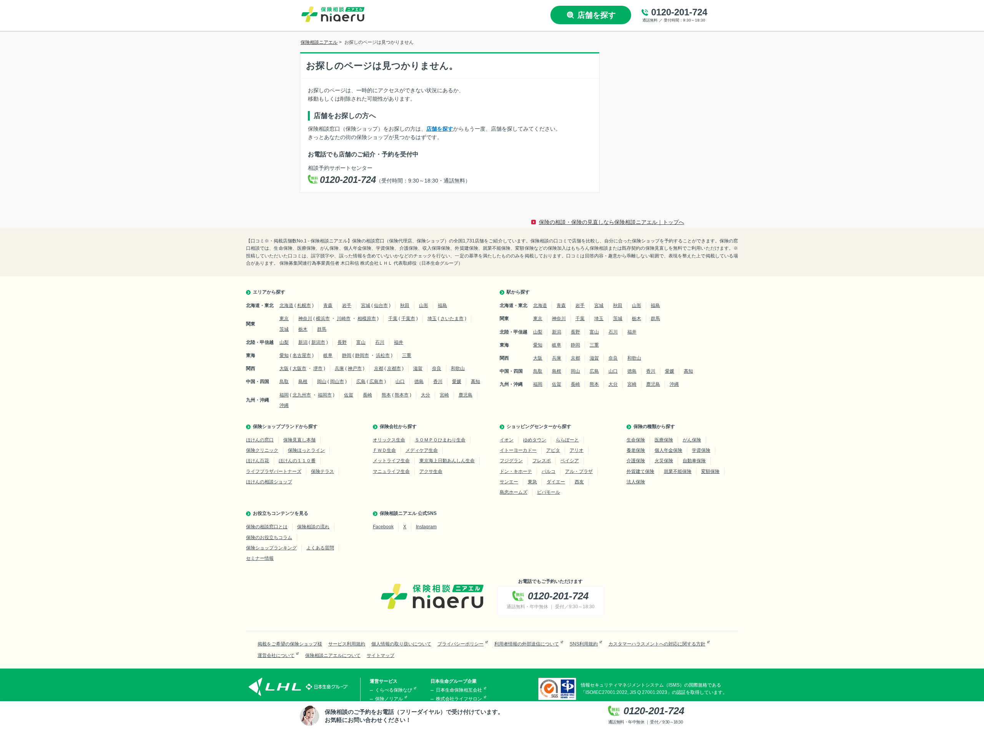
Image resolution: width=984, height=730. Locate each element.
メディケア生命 (422, 450)
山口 (400, 381)
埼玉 (432, 318)
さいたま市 (452, 318)
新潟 (303, 342)
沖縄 (284, 405)
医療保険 (664, 440)
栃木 (303, 329)
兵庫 (339, 368)
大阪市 (299, 368)
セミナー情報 (260, 558)
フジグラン (511, 460)
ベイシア (569, 460)
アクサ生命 (430, 471)
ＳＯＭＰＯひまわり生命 (440, 440)
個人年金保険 (668, 450)
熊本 (386, 395)
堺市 (317, 368)
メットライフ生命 (391, 460)
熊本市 (402, 395)
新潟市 (318, 342)
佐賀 (348, 395)
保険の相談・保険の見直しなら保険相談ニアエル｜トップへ (611, 222)
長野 (342, 342)
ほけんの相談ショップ (269, 481)
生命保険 (636, 440)
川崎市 (344, 318)
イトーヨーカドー (518, 450)
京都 (378, 368)
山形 (423, 305)
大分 (425, 395)
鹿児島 (465, 395)
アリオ (576, 450)
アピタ (553, 450)
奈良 (436, 368)
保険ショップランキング (271, 548)
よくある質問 (320, 548)
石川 (379, 342)
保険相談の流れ (313, 526)
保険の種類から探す (654, 426)
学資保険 (701, 450)
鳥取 (284, 381)
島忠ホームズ (513, 492)
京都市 (394, 368)
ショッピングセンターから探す (539, 426)
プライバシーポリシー (460, 644)
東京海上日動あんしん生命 (447, 460)
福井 (398, 342)
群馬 (321, 329)
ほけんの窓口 (260, 440)
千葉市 (408, 318)
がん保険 (692, 440)
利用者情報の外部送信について (526, 644)
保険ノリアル (389, 699)
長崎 (367, 395)
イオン (507, 440)
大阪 (284, 368)
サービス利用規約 (346, 644)
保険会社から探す (398, 426)
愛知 (284, 355)
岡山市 (337, 381)
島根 (303, 381)
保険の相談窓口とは (267, 526)
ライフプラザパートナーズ (273, 471)
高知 (475, 381)
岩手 (346, 305)
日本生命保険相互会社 (459, 690)
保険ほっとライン (306, 450)
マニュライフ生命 (391, 471)
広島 (361, 381)
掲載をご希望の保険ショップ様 (290, 644)
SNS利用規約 (584, 644)
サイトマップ (380, 655)
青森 (327, 305)
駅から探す (518, 292)
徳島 (419, 381)
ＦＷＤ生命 (384, 450)
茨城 (284, 329)
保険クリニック (262, 450)
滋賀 (417, 368)
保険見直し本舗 (299, 440)
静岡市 (362, 355)
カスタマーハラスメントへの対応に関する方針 (656, 644)
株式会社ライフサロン (459, 699)
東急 (532, 481)
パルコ (548, 471)
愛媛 (456, 381)
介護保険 (636, 460)
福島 (442, 305)
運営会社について (276, 655)
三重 (406, 355)
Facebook (383, 526)
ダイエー (556, 481)
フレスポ (541, 460)
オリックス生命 (389, 440)
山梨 (284, 342)
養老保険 (636, 450)
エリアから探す (269, 292)
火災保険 (664, 460)
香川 (437, 381)
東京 (284, 318)
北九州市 (302, 395)
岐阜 (327, 355)
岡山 (321, 381)
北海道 (286, 305)
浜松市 (383, 355)
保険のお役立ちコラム (269, 537)
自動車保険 (694, 460)
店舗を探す (439, 129)
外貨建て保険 (640, 471)
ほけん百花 (257, 460)
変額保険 (710, 471)
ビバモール (548, 492)
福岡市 (325, 395)
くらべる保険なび (393, 690)
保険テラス (322, 471)
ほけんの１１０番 (297, 460)
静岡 (346, 355)
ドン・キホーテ (516, 471)
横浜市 (323, 318)
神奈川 (305, 318)
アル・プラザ (579, 471)
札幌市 (304, 305)
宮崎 (444, 395)
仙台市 (381, 305)
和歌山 (458, 368)
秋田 (404, 305)
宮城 (365, 305)
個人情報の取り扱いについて (401, 644)
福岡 (284, 395)
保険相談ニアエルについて (333, 655)
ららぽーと (567, 440)
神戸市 (355, 368)
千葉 (392, 318)
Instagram (426, 526)
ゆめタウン (534, 440)
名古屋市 (302, 355)
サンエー (509, 481)
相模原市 (366, 318)
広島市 (376, 381)
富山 (361, 342)
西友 (579, 481)
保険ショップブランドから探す (285, 426)
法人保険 (636, 481)
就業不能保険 (677, 471)
